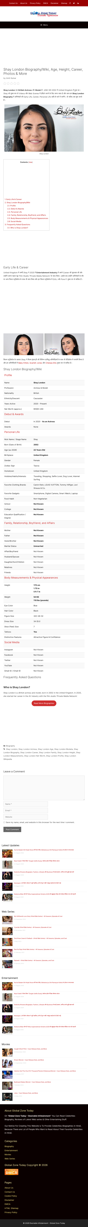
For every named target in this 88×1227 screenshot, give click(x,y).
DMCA (45, 3)
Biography (10, 746)
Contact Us (13, 3)
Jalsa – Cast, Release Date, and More (26, 1093)
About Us (23, 3)
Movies (8, 1154)
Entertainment (11, 1150)
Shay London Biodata (63, 749)
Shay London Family (47, 752)
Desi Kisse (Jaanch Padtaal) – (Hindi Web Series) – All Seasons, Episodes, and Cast (40, 938)
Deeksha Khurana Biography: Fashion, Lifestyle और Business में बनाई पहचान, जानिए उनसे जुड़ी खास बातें (44, 872)
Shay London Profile (55, 756)
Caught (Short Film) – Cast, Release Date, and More (30, 1049)
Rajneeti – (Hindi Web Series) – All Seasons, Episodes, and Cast (34, 960)
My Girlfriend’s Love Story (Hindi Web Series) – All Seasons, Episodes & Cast (38, 916)
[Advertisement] (44, 47)
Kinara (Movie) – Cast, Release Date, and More (29, 1060)
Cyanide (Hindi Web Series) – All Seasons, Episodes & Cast (32, 927)
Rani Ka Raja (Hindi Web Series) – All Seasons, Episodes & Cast (34, 949)
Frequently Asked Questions (17, 224)
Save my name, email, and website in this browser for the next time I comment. (40, 822)
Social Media (14, 221)
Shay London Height (66, 752)
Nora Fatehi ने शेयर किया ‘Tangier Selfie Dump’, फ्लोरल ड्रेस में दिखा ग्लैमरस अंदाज (36, 861)
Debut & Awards (15, 209)
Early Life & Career (13, 199)
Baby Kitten (23, 363)
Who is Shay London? (17, 228)
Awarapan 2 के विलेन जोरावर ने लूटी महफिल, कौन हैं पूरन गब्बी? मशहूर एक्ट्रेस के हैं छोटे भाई (37, 883)
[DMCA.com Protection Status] (11, 1174)
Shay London (11, 749)
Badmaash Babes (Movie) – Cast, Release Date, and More (32, 1082)
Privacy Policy (35, 3)
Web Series (10, 1159)
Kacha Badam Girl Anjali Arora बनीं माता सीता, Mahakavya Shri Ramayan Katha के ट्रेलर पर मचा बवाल (44, 850)
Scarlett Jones (36, 363)
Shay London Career (29, 752)
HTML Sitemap (11, 1208)
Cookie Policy (11, 1196)
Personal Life (14, 212)
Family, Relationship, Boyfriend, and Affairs (26, 215)
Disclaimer (54, 3)
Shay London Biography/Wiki (17, 202)
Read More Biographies (44, 703)
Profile (11, 206)
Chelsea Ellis (51, 363)
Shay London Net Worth (34, 756)
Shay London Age (45, 749)
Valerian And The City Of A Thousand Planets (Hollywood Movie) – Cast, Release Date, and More (45, 1071)
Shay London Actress (27, 749)
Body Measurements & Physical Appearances (27, 218)
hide (30, 162)
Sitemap (64, 3)
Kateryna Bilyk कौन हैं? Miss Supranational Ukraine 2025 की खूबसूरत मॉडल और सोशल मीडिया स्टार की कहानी (45, 894)
